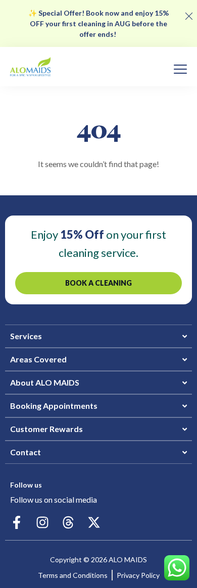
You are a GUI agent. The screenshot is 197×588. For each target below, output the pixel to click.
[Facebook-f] (16, 522)
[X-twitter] (94, 522)
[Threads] (68, 522)
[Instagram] (42, 522)
